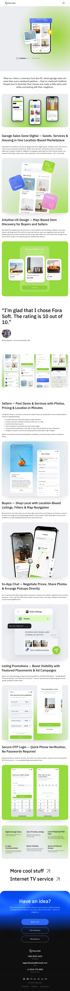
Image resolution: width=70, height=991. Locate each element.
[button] (19, 32)
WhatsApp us (35, 939)
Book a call (35, 922)
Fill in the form (35, 930)
